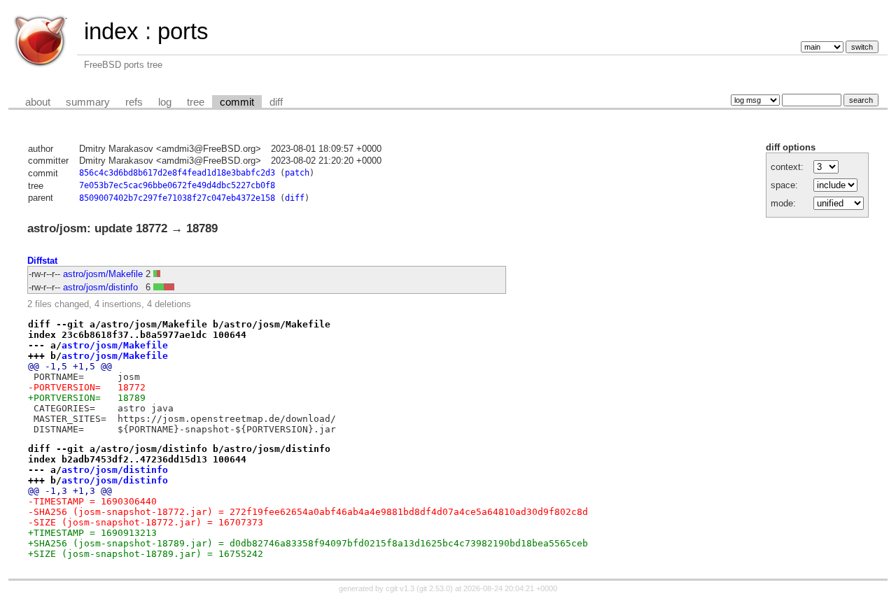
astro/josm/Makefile (103, 274)
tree (195, 102)
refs (134, 102)
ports (183, 31)
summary (88, 102)
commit (237, 102)
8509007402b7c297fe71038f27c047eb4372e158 (177, 198)
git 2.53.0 (434, 588)
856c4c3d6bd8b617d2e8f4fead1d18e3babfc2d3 (177, 173)
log (165, 102)
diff (276, 102)
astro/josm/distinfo (100, 287)
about (37, 102)
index (111, 31)
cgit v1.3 (400, 588)
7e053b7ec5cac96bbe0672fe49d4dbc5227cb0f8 (177, 185)
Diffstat (42, 260)
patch (297, 173)
